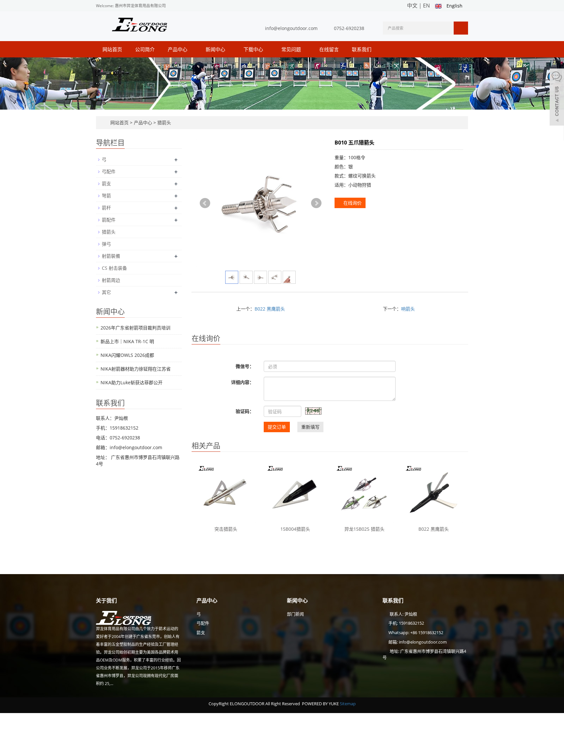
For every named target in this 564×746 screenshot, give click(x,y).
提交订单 (277, 427)
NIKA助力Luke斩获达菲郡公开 (132, 382)
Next (316, 203)
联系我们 (361, 49)
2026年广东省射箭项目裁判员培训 (135, 328)
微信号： (245, 366)
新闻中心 (216, 49)
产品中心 (178, 49)
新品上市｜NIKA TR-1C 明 (127, 341)
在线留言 (329, 49)
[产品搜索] (461, 28)
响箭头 (408, 309)
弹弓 (106, 244)
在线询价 (352, 203)
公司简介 (145, 49)
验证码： (245, 411)
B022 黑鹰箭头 (270, 309)
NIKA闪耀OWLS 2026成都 (127, 355)
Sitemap (348, 704)
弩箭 (106, 195)
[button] (191, 49)
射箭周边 (111, 280)
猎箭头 (163, 122)
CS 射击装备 (114, 268)
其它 (106, 292)
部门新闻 (295, 614)
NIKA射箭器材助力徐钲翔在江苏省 (136, 369)
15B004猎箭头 (295, 529)
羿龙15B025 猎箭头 (364, 529)
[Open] (557, 98)
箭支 (106, 183)
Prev (205, 203)
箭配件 (109, 220)
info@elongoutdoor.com (291, 28)
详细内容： (242, 382)
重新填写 (310, 427)
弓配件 (109, 171)
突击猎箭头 (225, 529)
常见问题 (291, 49)
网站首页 (112, 49)
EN (426, 5)
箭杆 (106, 208)
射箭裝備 (111, 256)
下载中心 (253, 49)
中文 (412, 5)
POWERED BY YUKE (321, 704)
